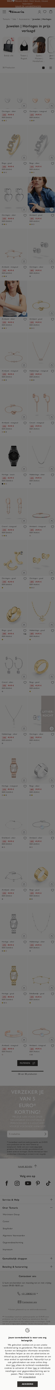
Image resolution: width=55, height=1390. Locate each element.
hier (13, 1365)
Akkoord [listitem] (27, 1384)
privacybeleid (29, 1377)
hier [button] (35, 1368)
